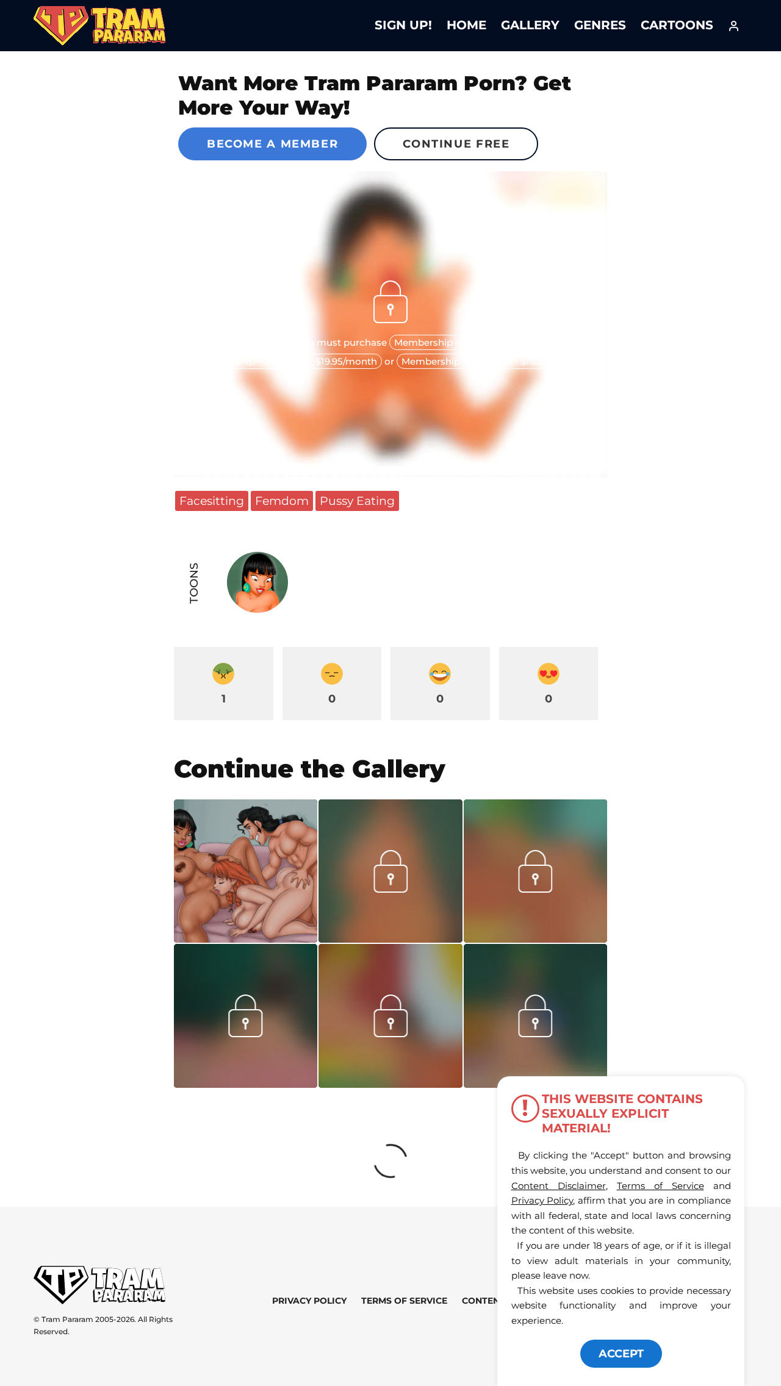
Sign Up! (403, 25)
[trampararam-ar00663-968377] (535, 938)
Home (466, 25)
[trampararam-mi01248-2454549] (535, 1033)
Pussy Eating (357, 500)
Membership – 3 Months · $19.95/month (286, 361)
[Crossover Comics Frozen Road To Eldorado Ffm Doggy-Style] (245, 871)
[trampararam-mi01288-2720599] (245, 1083)
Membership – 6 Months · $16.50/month (492, 361)
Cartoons (677, 25)
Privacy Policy (309, 1300)
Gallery (530, 25)
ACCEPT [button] (621, 1353)
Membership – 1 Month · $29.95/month (482, 342)
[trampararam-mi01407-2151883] (390, 938)
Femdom (282, 500)
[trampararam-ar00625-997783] (390, 1083)
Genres (600, 25)
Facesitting (211, 500)
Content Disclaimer (558, 1185)
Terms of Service (404, 1300)
